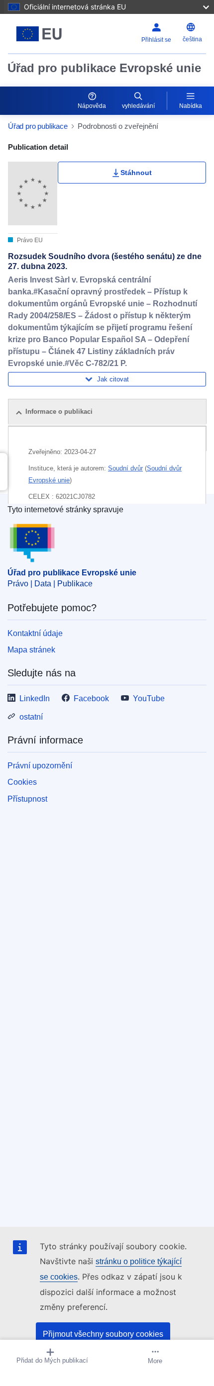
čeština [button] (192, 39)
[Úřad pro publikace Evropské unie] (42, 33)
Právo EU (29, 240)
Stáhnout (136, 173)
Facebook (91, 698)
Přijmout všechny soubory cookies (103, 1334)
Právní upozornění (39, 765)
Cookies (22, 782)
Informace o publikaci (59, 411)
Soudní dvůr (125, 468)
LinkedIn (34, 698)
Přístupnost (27, 799)
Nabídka (190, 105)
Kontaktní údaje (35, 633)
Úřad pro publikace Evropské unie (104, 68)
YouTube (149, 698)
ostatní (31, 717)
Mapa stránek (31, 650)
